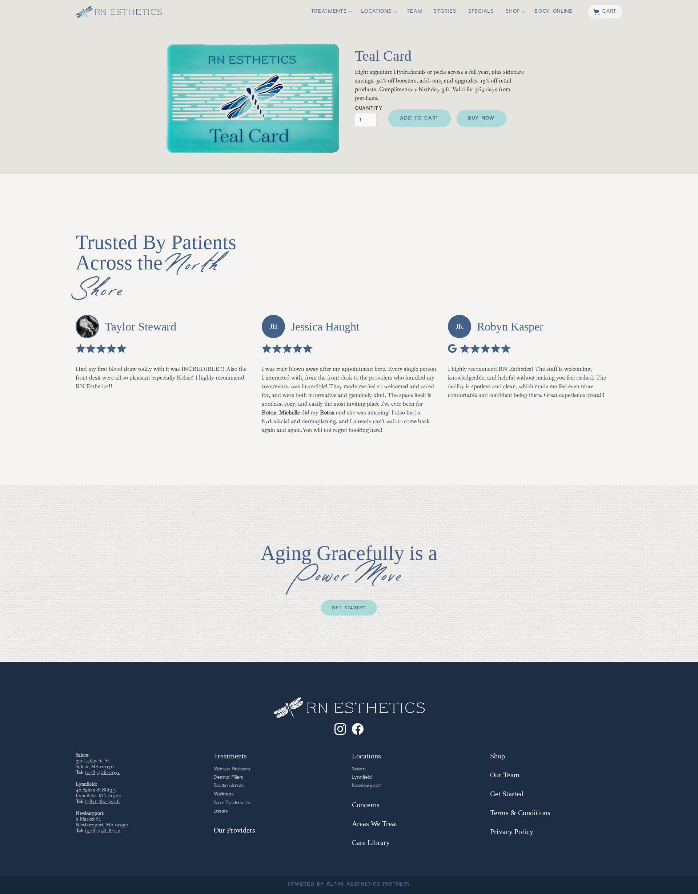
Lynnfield (362, 777)
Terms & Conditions (520, 812)
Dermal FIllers (228, 777)
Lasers (221, 811)
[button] (329, 12)
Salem (359, 769)
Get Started (349, 608)
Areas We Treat (374, 823)
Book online (554, 11)
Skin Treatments (232, 802)
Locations (366, 755)
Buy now (481, 118)
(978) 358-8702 (102, 830)
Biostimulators (229, 785)
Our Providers (234, 830)
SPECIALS (481, 11)
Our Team (505, 774)
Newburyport (367, 785)
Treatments (230, 755)
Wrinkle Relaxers (232, 769)
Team (414, 11)
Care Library (371, 842)
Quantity (368, 108)
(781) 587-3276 (102, 801)
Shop (497, 755)
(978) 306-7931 (102, 772)
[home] (119, 11)
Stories (445, 11)
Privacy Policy (511, 831)
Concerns (366, 804)
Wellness (224, 794)
